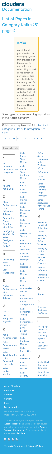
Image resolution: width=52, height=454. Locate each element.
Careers (8, 398)
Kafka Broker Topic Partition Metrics (24, 172)
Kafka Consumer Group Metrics (25, 211)
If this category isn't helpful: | (25, 129)
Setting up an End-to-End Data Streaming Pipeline (42, 332)
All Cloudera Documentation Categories (10, 168)
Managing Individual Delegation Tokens (42, 226)
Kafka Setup (43, 172)
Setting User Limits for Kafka (42, 345)
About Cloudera (12, 385)
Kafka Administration (10, 336)
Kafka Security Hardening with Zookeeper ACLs (42, 160)
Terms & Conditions (14, 446)
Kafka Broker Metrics (6, 371)
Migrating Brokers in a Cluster (43, 277)
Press (6, 402)
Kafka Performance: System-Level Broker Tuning (26, 326)
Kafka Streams (41, 178)
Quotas (40, 293)
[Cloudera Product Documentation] (13, 4)
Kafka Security (24, 374)
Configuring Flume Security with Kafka (8, 222)
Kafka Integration (25, 265)
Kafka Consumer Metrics (25, 222)
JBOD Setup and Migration (8, 318)
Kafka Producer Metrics (24, 340)
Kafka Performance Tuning (26, 311)
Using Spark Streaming (43, 373)
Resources (9, 390)
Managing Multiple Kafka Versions (42, 240)
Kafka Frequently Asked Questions (25, 245)
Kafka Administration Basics (10, 344)
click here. (21, 433)
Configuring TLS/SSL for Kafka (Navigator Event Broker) (9, 239)
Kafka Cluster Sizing (23, 199)
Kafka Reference (25, 357)
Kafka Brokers (24, 184)
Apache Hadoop (12, 423)
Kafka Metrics (23, 272)
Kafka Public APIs (25, 349)
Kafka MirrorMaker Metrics (26, 288)
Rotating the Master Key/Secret (42, 310)
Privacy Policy (35, 446)
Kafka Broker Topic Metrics (23, 158)
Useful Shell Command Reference (43, 364)
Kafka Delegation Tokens (25, 233)
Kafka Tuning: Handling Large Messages (42, 189)
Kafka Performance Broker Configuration (27, 300)
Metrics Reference (42, 269)
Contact (8, 394)
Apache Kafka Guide (8, 187)
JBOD (5, 311)
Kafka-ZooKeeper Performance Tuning (43, 204)
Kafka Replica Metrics (23, 365)
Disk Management (9, 271)
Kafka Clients (23, 191)
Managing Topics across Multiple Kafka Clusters (42, 256)
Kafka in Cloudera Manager (24, 256)
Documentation (11, 407)
